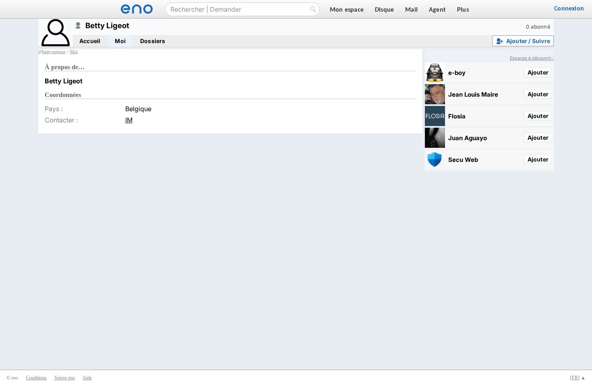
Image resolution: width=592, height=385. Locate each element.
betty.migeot (53, 51)
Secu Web (463, 160)
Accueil (89, 40)
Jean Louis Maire (473, 94)
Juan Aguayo (467, 138)
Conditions (36, 378)
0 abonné (538, 26)
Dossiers (153, 40)
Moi (120, 40)
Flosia (457, 116)
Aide (87, 378)
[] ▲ (578, 378)
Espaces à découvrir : (532, 58)
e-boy (457, 73)
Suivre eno (64, 378)
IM (128, 120)
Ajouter (538, 72)
